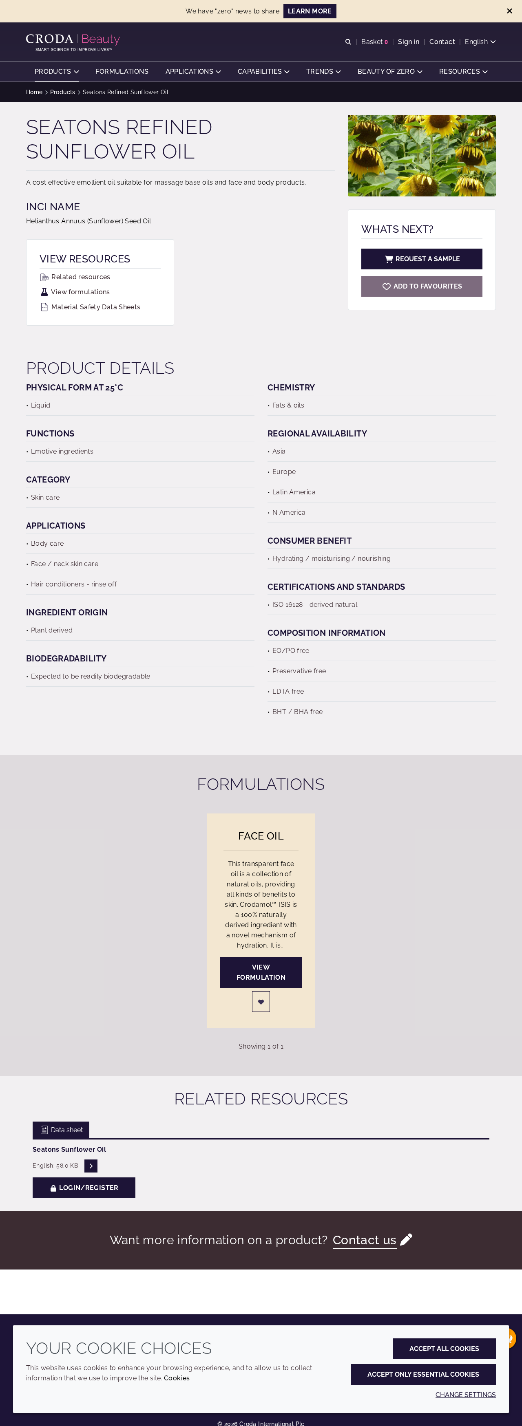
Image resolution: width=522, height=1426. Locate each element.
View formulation (261, 972)
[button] (57, 72)
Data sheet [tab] (66, 1130)
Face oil (261, 836)
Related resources (80, 277)
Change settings (466, 1395)
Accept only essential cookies (423, 1374)
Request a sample (428, 259)
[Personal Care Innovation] (74, 40)
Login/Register (88, 1188)
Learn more (310, 11)
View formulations (80, 292)
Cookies (177, 1378)
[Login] (261, 1001)
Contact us (365, 1240)
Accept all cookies (444, 1349)
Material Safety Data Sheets (95, 307)
